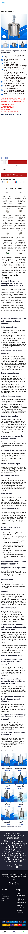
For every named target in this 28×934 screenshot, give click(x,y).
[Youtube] (12, 883)
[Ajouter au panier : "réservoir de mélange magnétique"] (16, 800)
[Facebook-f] (9, 883)
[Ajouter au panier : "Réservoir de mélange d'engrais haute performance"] (2, 764)
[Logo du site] (3, 2)
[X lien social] (9, 169)
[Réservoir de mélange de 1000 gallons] (20, 813)
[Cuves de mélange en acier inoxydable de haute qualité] (20, 759)
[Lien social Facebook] (7, 169)
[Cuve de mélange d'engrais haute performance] (7, 759)
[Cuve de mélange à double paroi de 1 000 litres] (20, 777)
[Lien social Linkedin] (13, 169)
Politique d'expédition (20, 906)
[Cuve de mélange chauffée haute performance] (7, 813)
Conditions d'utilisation (20, 911)
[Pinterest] (15, 883)
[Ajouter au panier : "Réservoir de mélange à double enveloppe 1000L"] (16, 782)
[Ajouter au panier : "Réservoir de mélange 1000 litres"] (2, 800)
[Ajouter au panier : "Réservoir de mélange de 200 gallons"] (2, 782)
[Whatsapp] (18, 883)
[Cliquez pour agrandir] (4, 36)
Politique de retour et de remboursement (21, 900)
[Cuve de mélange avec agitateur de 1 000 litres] (7, 795)
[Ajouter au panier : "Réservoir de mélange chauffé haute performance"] (2, 818)
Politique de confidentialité (21, 894)
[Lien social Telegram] (15, 169)
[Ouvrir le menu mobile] (26, 2)
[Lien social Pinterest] (11, 169)
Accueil (4, 12)
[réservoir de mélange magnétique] (20, 795)
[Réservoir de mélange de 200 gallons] (7, 777)
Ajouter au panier (18, 162)
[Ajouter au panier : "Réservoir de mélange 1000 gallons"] (16, 818)
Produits (11, 12)
